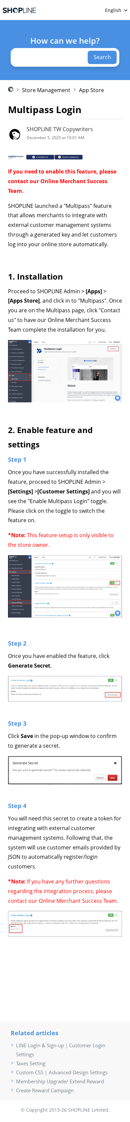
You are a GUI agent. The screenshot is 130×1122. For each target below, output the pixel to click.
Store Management (46, 90)
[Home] (19, 10)
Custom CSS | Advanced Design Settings (62, 1072)
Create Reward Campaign (45, 1090)
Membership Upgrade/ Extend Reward (60, 1081)
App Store (91, 90)
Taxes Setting (30, 1063)
